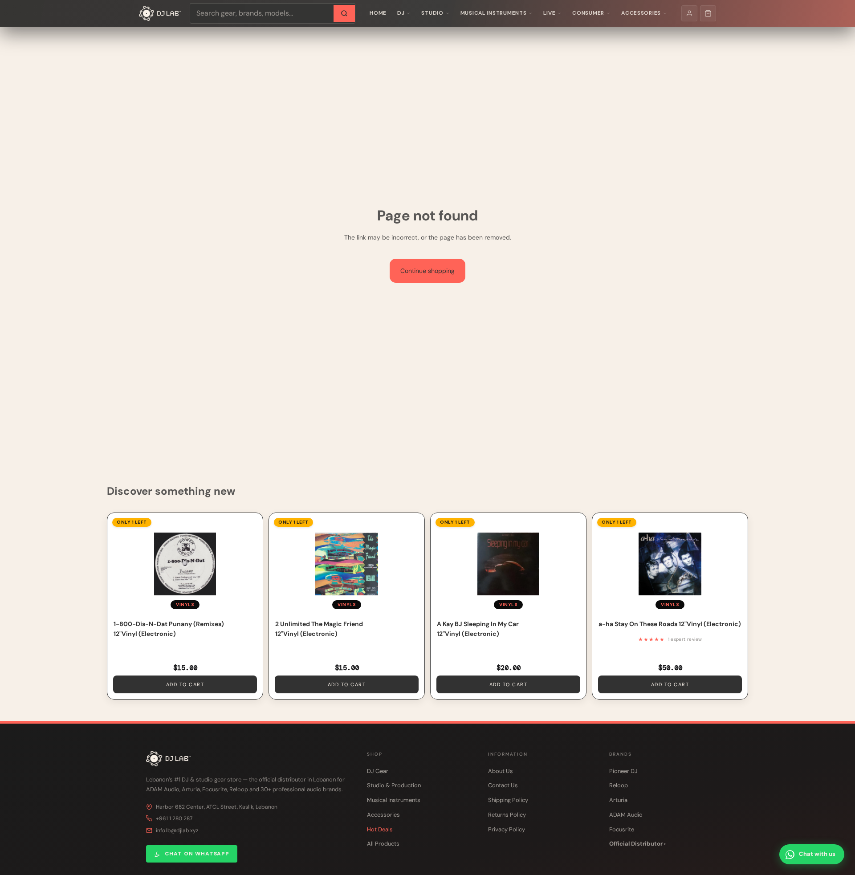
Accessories (641, 12)
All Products (383, 843)
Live (549, 12)
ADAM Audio (626, 814)
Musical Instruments (493, 12)
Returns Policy (507, 814)
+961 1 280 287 (174, 818)
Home (378, 12)
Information (508, 754)
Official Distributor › (637, 843)
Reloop (618, 785)
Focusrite (621, 829)
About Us (500, 771)
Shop (375, 754)
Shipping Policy (508, 800)
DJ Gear (377, 771)
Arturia (618, 800)
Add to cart (185, 684)
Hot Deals (380, 829)
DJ (400, 12)
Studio (432, 12)
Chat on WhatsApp (197, 853)
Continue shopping (427, 271)
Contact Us (503, 785)
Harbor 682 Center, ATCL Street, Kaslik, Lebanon (216, 806)
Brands (620, 754)
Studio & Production (394, 785)
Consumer (588, 12)
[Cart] (708, 13)
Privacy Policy (506, 829)
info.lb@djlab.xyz (177, 830)
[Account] (689, 13)
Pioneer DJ (623, 771)
